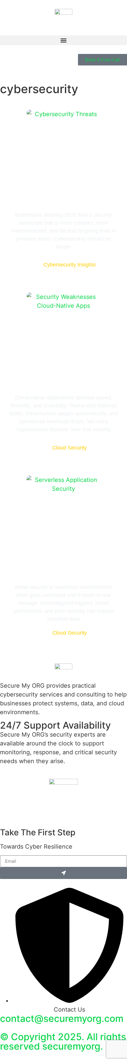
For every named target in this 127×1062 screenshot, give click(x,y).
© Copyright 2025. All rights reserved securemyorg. (63, 1041)
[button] (63, 40)
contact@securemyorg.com (61, 1018)
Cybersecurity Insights (69, 265)
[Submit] (63, 873)
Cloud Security (69, 448)
